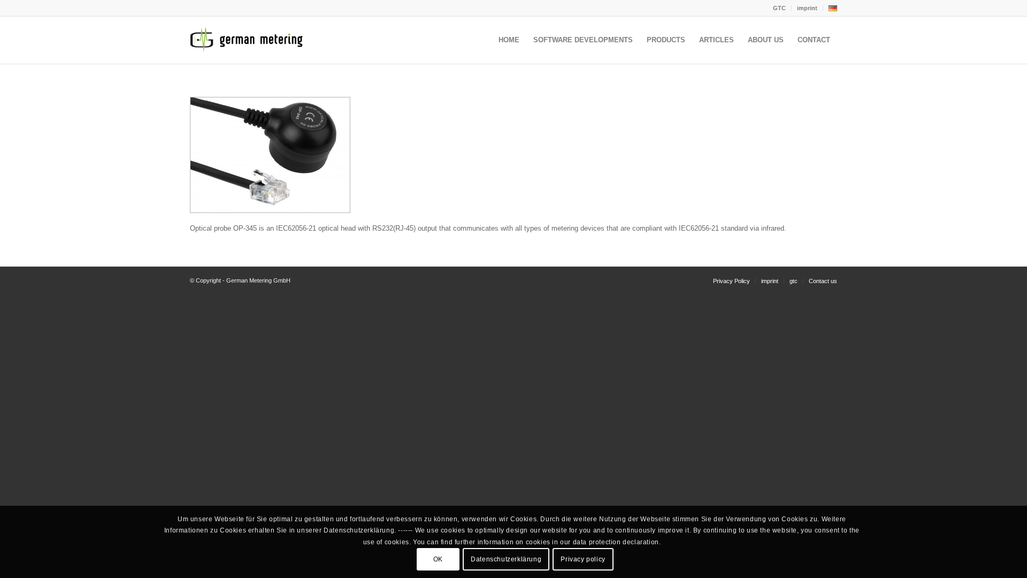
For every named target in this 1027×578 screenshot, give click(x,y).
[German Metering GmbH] (249, 40)
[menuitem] (780, 8)
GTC (779, 8)
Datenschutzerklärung (506, 559)
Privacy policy (583, 559)
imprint (807, 8)
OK (438, 559)
